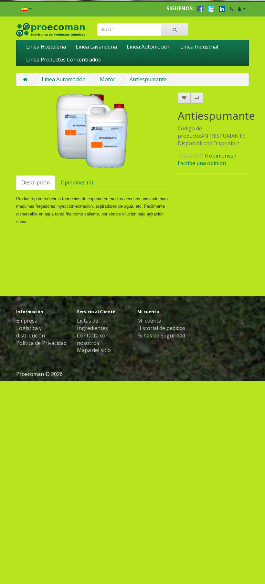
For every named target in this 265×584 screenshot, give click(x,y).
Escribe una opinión (202, 163)
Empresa (26, 320)
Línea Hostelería (46, 46)
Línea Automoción (149, 46)
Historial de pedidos (161, 328)
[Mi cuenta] (242, 8)
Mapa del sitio (94, 350)
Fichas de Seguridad (161, 335)
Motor (107, 79)
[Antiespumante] (92, 131)
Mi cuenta (149, 320)
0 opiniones (219, 155)
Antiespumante (148, 79)
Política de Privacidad (41, 343)
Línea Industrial (199, 46)
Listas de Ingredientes (92, 324)
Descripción (35, 182)
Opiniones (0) (77, 182)
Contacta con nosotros (93, 339)
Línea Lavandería (96, 46)
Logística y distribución (30, 332)
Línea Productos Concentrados (63, 59)
